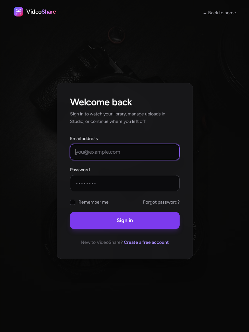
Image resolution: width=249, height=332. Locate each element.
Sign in (125, 220)
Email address (84, 138)
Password (80, 169)
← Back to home (219, 13)
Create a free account (146, 242)
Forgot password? (161, 202)
